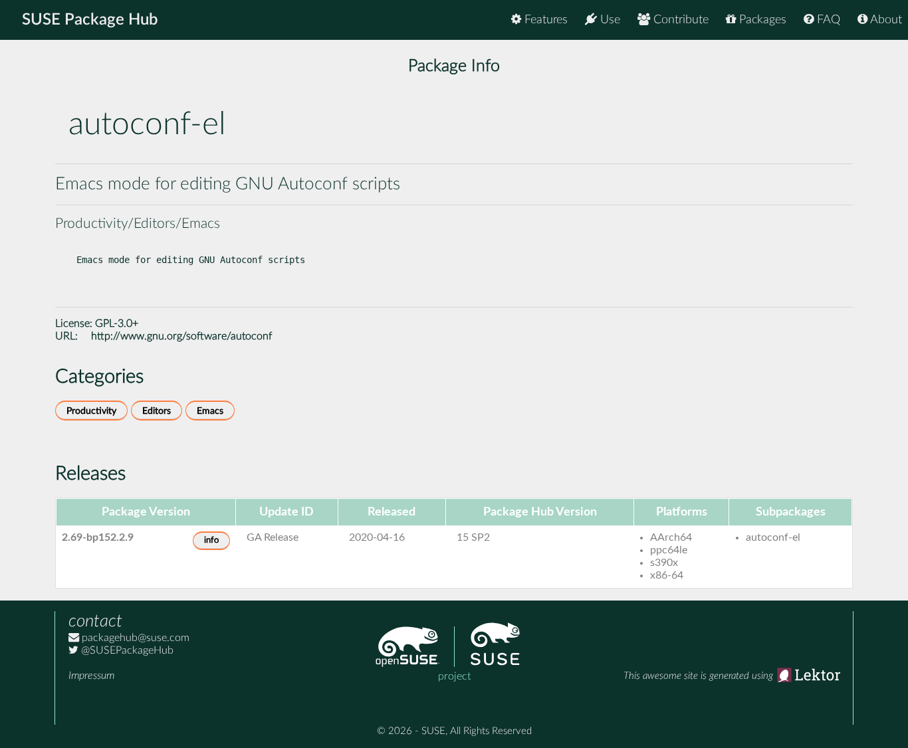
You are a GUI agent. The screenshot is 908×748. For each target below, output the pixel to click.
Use (608, 20)
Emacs (210, 411)
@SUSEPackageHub (125, 650)
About (884, 20)
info (211, 540)
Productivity (91, 411)
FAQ (827, 20)
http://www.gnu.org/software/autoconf (181, 336)
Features (544, 20)
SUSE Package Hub (90, 20)
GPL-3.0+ (116, 323)
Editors (156, 411)
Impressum (91, 675)
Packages (761, 20)
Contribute (679, 20)
